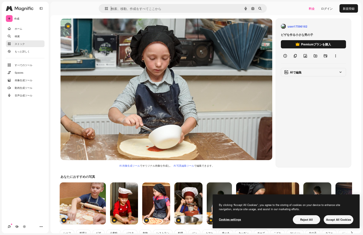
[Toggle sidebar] (41, 8)
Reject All (306, 220)
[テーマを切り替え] (24, 226)
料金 (312, 8)
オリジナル (89, 26)
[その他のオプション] (335, 56)
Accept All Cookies (338, 220)
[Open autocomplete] (104, 8)
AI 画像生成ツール (129, 165)
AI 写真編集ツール (184, 165)
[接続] (9, 226)
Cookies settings (230, 219)
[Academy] (16, 226)
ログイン (327, 8)
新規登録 (349, 8)
